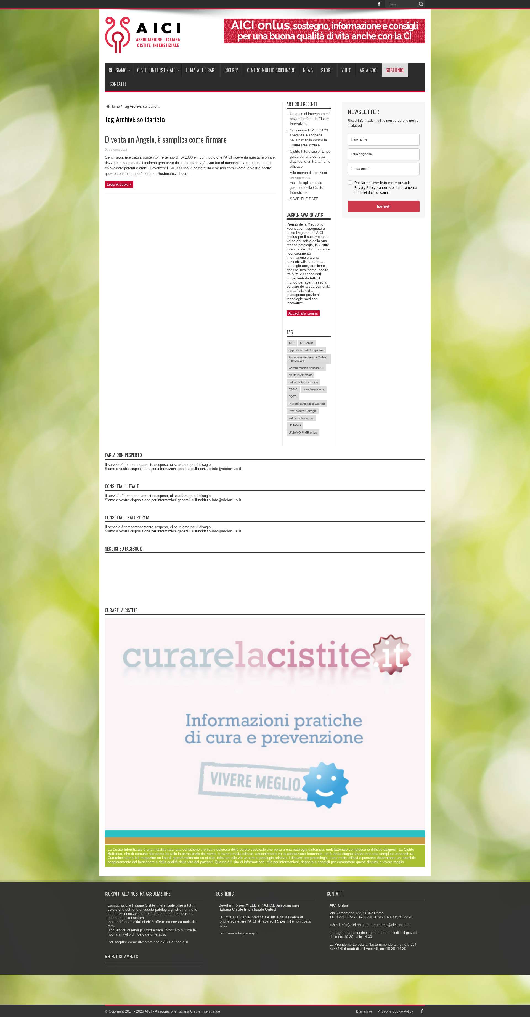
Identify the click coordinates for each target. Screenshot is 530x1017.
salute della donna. (301, 418)
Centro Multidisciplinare (271, 70)
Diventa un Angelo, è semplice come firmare (166, 139)
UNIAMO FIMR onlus (303, 432)
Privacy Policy (364, 187)
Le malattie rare (201, 70)
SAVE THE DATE (304, 199)
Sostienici (395, 70)
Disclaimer (364, 1011)
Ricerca (231, 70)
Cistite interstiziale (156, 70)
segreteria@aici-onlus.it (390, 925)
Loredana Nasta (313, 389)
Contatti (117, 84)
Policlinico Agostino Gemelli (307, 403)
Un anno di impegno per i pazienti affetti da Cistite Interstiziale (310, 119)
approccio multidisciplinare (306, 350)
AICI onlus (307, 343)
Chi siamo (118, 70)
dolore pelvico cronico (303, 382)
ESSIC (293, 389)
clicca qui (179, 942)
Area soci (368, 70)
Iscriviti (384, 206)
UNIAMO (295, 425)
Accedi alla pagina (303, 313)
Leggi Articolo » (119, 184)
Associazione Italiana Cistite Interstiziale (307, 359)
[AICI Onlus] (142, 49)
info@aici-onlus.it (355, 925)
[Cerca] (421, 4)
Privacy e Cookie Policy (395, 1011)
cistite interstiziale (300, 375)
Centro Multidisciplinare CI (306, 367)
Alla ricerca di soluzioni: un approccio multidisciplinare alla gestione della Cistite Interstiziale (309, 183)
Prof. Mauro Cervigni (302, 411)
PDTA (292, 396)
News (308, 70)
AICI (292, 343)
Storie (327, 70)
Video (346, 70)
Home (115, 106)
